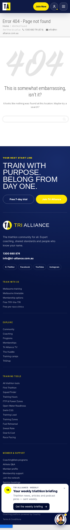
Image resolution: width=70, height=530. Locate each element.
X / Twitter (10, 267)
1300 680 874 (11, 253)
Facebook (25, 267)
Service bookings (11, 482)
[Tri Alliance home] (6, 6)
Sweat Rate (9, 428)
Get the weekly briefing (31, 506)
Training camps (10, 356)
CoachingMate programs (15, 460)
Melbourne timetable (13, 293)
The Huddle (9, 351)
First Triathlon (10, 387)
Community (8, 329)
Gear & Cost (9, 432)
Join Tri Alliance (51, 199)
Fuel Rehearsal (10, 423)
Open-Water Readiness (14, 405)
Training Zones (10, 419)
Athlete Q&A (9, 464)
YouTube (40, 267)
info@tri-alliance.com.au (18, 258)
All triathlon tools (11, 383)
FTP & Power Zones (13, 401)
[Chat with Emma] (60, 520)
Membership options (13, 297)
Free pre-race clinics (13, 306)
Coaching (8, 333)
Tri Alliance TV (10, 347)
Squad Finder (9, 392)
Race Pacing (9, 437)
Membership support (13, 473)
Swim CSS (8, 410)
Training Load (10, 414)
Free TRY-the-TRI (12, 302)
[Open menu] (63, 6)
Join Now (41, 6)
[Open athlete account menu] (54, 6)
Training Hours (10, 396)
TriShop (7, 360)
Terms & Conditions (12, 519)
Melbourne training (12, 288)
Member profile (10, 468)
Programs (7, 338)
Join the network (11, 477)
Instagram (54, 267)
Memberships (9, 342)
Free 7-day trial (18, 199)
